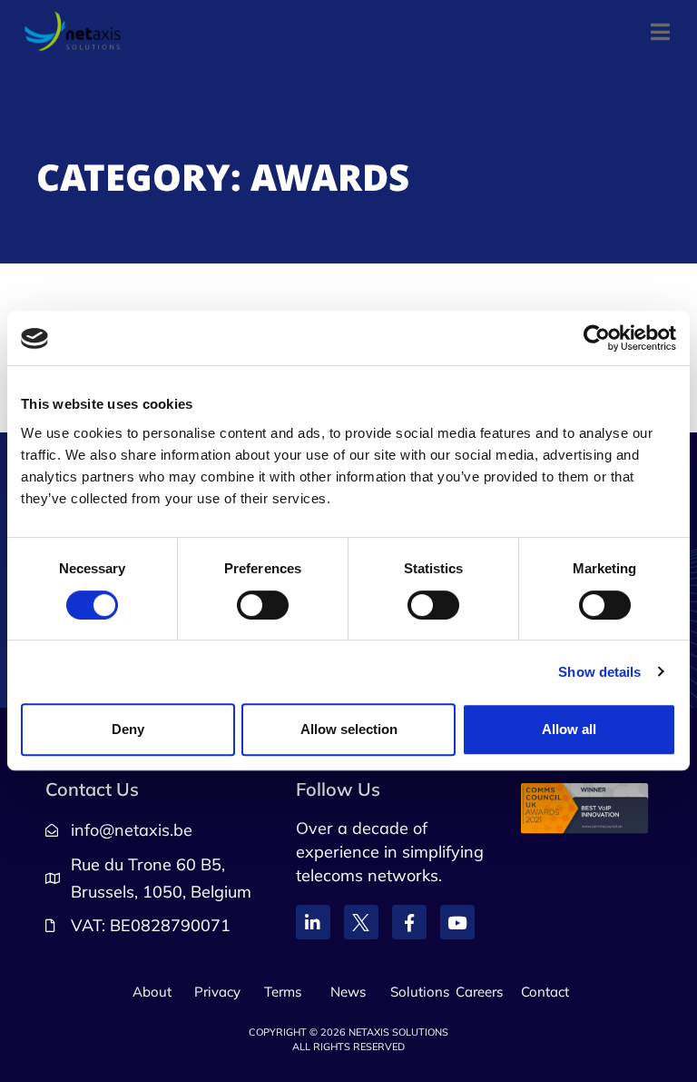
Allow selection (349, 729)
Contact (545, 991)
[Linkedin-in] (313, 922)
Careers (479, 991)
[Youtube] (457, 922)
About (152, 991)
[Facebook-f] (409, 922)
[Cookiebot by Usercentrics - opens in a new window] (596, 338)
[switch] (263, 605)
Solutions (419, 991)
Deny (128, 729)
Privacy (217, 991)
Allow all (569, 729)
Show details (599, 672)
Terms (282, 991)
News (348, 991)
